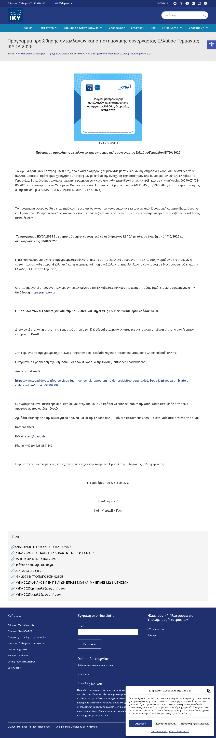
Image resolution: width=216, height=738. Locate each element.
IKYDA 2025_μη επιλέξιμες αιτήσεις (40, 588)
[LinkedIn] (193, 3)
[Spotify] (205, 3)
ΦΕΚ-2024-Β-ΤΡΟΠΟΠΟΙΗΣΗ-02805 (39, 576)
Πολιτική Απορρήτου (179, 731)
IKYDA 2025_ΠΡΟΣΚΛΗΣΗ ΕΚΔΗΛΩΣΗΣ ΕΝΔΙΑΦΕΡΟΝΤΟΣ (54, 553)
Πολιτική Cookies (159, 731)
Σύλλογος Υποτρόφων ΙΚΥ (21, 625)
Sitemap (151, 635)
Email (81, 626)
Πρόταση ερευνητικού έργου (35, 565)
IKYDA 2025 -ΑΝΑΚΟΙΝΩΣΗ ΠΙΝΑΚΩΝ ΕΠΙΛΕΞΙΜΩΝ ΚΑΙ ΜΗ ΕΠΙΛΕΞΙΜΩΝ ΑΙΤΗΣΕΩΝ (72, 582)
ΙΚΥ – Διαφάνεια (155, 629)
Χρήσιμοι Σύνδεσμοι (18, 655)
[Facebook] (175, 3)
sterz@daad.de (35, 436)
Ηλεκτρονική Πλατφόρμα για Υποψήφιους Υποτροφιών (170, 618)
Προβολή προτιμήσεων (195, 723)
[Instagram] (199, 3)
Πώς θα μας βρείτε (17, 649)
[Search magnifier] (204, 15)
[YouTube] (187, 3)
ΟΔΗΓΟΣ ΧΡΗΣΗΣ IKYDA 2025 (35, 559)
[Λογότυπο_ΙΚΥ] (15, 15)
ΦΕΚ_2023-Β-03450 (28, 570)
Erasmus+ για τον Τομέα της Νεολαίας (27, 637)
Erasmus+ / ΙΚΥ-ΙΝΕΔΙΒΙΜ (20, 631)
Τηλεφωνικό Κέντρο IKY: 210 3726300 (26, 643)
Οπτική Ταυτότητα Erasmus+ (22, 661)
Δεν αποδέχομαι (166, 723)
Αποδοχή (140, 723)
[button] (211, 44)
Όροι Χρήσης (14, 668)
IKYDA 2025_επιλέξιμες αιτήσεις (38, 594)
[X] (181, 3)
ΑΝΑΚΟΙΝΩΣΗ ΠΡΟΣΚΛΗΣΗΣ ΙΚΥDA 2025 (43, 547)
